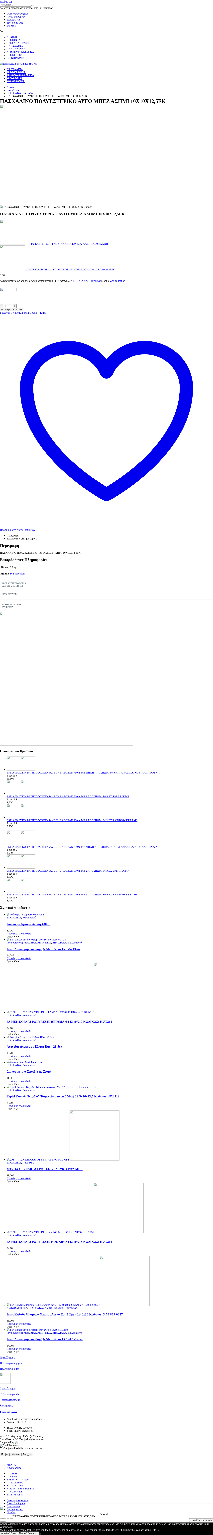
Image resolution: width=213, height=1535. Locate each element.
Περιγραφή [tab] (12, 535)
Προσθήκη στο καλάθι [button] (19, 933)
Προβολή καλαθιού (10, 1454)
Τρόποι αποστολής (10, 1399)
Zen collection (117, 280)
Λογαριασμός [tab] (14, 1467)
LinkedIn (24, 312)
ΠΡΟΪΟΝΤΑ (13, 40)
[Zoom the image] (106, 679)
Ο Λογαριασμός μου (17, 13)
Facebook (5, 312)
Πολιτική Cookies (9, 1368)
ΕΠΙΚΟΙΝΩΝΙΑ (16, 58)
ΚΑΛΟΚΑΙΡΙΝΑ (16, 49)
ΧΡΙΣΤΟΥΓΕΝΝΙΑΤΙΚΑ (20, 52)
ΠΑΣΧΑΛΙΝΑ (15, 46)
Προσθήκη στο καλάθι (201, 1520)
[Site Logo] (18, 63)
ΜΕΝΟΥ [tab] (11, 1464)
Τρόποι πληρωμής (9, 1394)
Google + (34, 312)
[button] (6, 1)
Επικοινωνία (13, 19)
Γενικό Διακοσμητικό (18, 942)
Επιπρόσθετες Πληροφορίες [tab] (21, 538)
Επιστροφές (6, 1405)
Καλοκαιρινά (29, 917)
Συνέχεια (27, 1454)
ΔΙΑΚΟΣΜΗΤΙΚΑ (40, 942)
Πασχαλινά (95, 280)
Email (43, 312)
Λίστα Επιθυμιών (16, 16)
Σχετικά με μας (15, 22)
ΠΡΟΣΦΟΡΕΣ (14, 55)
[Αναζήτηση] (32, 5)
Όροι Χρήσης (7, 1357)
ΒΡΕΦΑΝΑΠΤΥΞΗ (18, 43)
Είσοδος (11, 25)
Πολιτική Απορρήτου (11, 1363)
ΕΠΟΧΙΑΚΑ (80, 280)
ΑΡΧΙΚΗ (12, 37)
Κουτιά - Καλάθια (53, 1307)
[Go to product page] (110, 763)
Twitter (14, 312)
